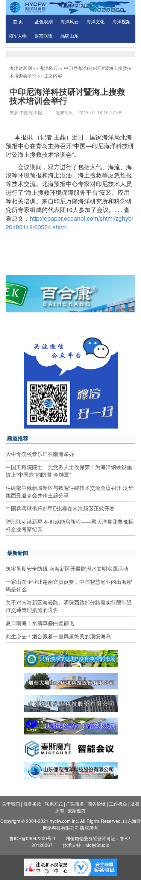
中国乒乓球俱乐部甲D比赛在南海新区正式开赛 (60, 508)
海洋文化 (95, 21)
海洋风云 (70, 21)
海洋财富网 (20, 68)
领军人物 (18, 36)
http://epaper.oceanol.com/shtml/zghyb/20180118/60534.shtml (69, 222)
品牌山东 (70, 36)
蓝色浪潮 (44, 21)
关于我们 (11, 803)
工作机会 (118, 803)
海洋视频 (121, 21)
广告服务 (75, 803)
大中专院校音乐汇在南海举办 (40, 453)
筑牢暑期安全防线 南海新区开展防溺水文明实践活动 (67, 568)
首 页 (18, 21)
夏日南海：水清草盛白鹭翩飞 (40, 623)
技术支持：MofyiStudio (86, 845)
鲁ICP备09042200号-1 (32, 838)
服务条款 (32, 803)
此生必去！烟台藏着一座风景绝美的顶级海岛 (58, 636)
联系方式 (54, 803)
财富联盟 (44, 36)
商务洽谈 (97, 803)
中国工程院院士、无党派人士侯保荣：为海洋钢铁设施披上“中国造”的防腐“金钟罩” (69, 470)
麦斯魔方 (77, 810)
